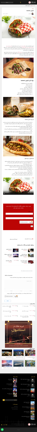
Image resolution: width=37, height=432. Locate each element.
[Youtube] (1, 425)
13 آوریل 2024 (28, 412)
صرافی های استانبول (9, 249)
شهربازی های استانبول (9, 357)
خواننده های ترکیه (10, 379)
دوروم (31, 162)
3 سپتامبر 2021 (10, 394)
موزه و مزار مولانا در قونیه (19, 357)
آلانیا (33, 53)
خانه (34, 5)
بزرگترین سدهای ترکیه (9, 260)
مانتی (27, 47)
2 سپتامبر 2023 (10, 380)
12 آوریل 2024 (28, 417)
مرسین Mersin (20, 52)
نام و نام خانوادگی (30, 211)
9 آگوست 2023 (10, 389)
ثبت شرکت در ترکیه (24, 249)
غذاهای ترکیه (27, 239)
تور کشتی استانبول (20, 367)
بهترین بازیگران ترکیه (9, 393)
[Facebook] (6, 425)
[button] (2, 429)
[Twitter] (5, 425)
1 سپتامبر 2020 (10, 250)
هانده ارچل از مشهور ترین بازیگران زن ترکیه (7, 388)
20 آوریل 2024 (28, 403)
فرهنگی (31, 5)
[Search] (4, 400)
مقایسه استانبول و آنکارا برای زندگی (26, 416)
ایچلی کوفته (24, 47)
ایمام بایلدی (30, 47)
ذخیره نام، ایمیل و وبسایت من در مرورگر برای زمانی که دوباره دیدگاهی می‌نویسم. (19, 293)
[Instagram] (3, 425)
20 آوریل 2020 (25, 263)
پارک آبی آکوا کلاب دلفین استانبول (30, 367)
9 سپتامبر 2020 (25, 250)
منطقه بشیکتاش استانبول (27, 411)
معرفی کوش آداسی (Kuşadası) (7, 367)
